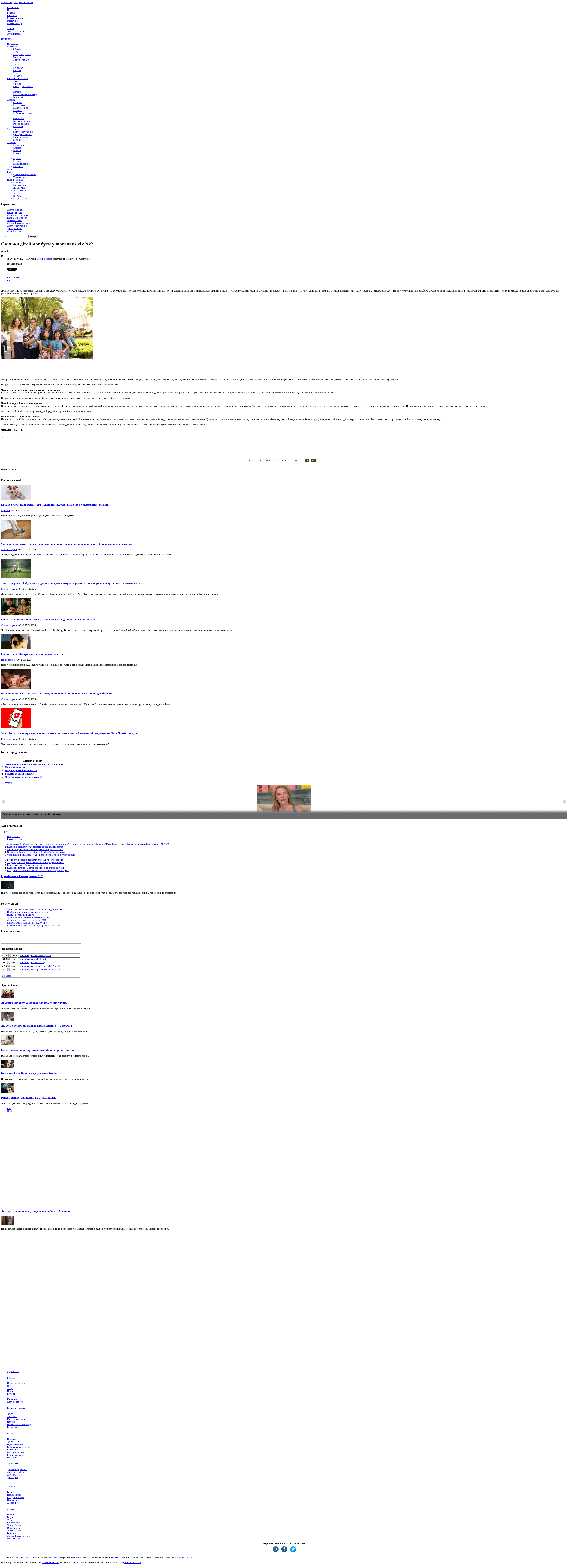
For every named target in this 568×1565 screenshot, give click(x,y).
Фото (9, 169)
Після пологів (118, 1557)
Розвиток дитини (21, 121)
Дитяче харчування (23, 132)
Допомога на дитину (17, 215)
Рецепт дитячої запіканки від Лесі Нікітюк (28, 1097)
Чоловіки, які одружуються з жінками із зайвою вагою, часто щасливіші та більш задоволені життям (66, 543)
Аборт (16, 65)
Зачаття (16, 81)
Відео (10, 171)
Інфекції (17, 150)
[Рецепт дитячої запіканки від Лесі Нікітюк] (7, 1092)
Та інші (10, 1509)
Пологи (17, 92)
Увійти (10, 28)
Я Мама (17, 49)
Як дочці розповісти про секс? (21, 770)
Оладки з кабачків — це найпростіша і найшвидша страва (36, 852)
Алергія (17, 147)
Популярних (13, 836)
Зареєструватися (15, 31)
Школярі (17, 110)
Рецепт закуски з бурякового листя (24, 865)
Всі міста (6, 976)
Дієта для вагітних (22, 134)
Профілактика (20, 161)
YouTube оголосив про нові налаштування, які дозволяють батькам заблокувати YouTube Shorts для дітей (69, 733)
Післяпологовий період (25, 94)
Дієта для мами (20, 137)
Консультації (19, 185)
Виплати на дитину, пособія (19, 773)
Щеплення (18, 145)
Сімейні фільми (21, 60)
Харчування (13, 129)
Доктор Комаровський (24, 174)
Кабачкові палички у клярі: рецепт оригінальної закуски (35, 868)
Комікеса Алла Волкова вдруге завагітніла (29, 1073)
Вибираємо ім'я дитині (24, 113)
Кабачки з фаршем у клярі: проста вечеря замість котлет (35, 847)
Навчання (18, 126)
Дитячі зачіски (14, 231)
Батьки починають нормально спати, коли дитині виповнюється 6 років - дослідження (57, 693)
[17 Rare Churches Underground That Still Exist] (284, 798)
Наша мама (6, 39)
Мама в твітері (14, 23)
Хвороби (11, 142)
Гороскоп (17, 195)
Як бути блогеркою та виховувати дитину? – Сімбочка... (37, 1025)
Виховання (18, 118)
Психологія (18, 68)
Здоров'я (17, 76)
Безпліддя (18, 97)
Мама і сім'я (13, 46)
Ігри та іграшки (21, 124)
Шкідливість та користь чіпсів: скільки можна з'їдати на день (38, 870)
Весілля (17, 70)
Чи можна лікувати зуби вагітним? (23, 777)
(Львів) (48, 955)
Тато (15, 52)
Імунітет (17, 158)
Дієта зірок (18, 140)
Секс (15, 73)
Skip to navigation (9, 2)
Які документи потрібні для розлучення (27, 922)
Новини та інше (15, 179)
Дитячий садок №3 (27, 962)
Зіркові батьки (20, 187)
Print (9, 280)
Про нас (11, 10)
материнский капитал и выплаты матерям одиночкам (34, 764)
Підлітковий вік (21, 108)
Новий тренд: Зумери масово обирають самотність (33, 654)
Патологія (18, 166)
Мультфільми (19, 177)
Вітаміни (17, 153)
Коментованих (14, 839)
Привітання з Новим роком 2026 (22, 876)
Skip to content (26, 2)
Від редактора (20, 198)
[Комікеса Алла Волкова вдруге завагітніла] (7, 1067)
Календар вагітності (23, 86)
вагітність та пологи (26, 1557)
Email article (13, 277)
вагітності (76, 1557)
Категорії (7, 783)
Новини (17, 182)
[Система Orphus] (284, 462)
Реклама (11, 13)
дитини (53, 1557)
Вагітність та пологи (17, 78)
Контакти (12, 15)
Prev (9, 1108)
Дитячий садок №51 (28, 959)
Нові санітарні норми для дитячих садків (27, 912)
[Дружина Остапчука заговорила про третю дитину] (7, 997)
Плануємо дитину (22, 54)
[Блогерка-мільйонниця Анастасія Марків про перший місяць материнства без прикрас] (7, 1044)
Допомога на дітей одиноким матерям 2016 (29, 917)
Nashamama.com (50, 1562)
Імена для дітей (14, 212)
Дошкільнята (19, 105)
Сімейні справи (45, 258)
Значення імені (20, 193)
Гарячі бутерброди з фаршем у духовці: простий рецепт (35, 860)
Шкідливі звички (21, 163)
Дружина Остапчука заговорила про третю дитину (34, 1002)
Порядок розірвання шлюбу (21, 914)
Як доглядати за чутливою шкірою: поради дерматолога (35, 862)
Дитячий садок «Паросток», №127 (35, 966)
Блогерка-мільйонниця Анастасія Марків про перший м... (38, 1050)
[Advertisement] (284, 1340)
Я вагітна (17, 84)
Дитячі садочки (15, 209)
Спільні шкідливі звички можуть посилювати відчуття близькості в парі (48, 619)
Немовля (17, 102)
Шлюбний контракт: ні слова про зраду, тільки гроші (33, 925)
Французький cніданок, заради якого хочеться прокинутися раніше (41, 855)
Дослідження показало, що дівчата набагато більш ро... (37, 1211)
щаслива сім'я (25, 438)
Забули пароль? (14, 34)
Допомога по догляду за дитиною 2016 (26, 920)
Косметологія (19, 57)
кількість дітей (12, 438)
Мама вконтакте (15, 18)
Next (9, 1111)
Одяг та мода (19, 190)
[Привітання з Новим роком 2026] (7, 888)
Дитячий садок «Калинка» (31, 955)
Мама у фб (12, 21)
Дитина (11, 100)
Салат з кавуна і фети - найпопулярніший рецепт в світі (35, 849)
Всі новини (13, 7)
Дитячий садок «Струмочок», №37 (35, 969)
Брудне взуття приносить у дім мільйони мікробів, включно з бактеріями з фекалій (55, 504)
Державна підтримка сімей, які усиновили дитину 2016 (35, 909)
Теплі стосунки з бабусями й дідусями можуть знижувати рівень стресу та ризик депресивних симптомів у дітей (72, 583)
